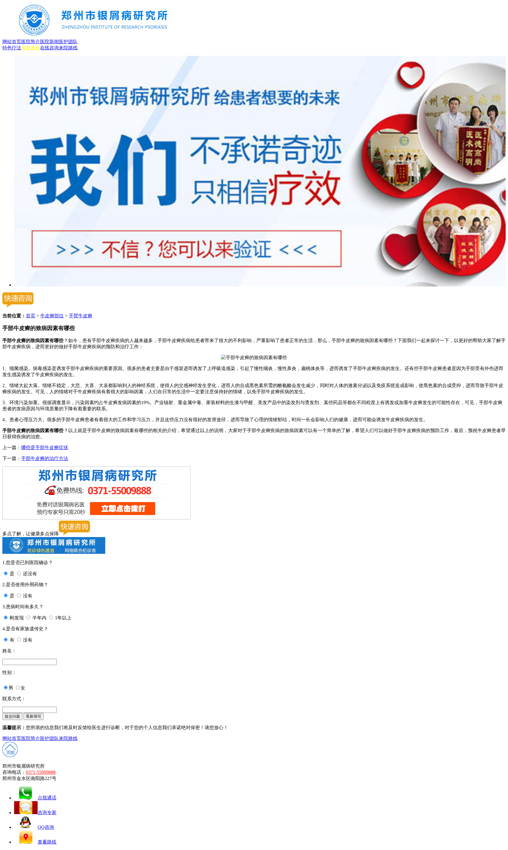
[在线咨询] (260, 284)
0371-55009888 (41, 772)
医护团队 (68, 41)
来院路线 (68, 47)
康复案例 (30, 47)
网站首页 (11, 41)
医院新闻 (49, 41)
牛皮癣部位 (52, 315)
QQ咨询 (46, 827)
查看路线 (47, 841)
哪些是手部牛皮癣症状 (44, 447)
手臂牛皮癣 (80, 315)
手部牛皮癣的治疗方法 (44, 458)
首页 (30, 315)
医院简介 (30, 41)
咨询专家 (47, 812)
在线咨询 (49, 47)
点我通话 (47, 797)
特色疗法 (11, 47)
